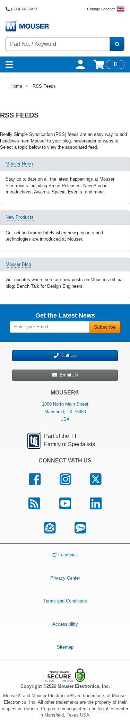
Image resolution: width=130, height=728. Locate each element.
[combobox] (58, 44)
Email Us (67, 375)
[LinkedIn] (95, 503)
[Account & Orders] (80, 64)
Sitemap (65, 647)
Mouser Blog (18, 264)
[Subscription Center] (50, 527)
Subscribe (105, 327)
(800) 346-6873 (24, 9)
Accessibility (65, 624)
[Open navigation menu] (9, 64)
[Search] (117, 44)
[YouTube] (65, 503)
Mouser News (19, 163)
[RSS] (34, 503)
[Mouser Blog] (80, 527)
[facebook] (34, 479)
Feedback (68, 554)
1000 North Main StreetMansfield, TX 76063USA (65, 411)
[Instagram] (65, 479)
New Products (20, 217)
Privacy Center (65, 577)
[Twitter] (95, 479)
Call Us (67, 355)
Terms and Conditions (65, 601)
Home (16, 86)
